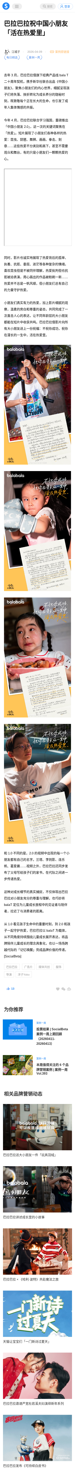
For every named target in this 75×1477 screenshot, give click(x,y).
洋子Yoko (24, 974)
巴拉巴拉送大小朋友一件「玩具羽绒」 (30, 1155)
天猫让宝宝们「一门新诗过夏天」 (27, 1341)
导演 (9, 974)
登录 (67, 6)
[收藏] (58, 989)
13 (12, 988)
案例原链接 (62, 51)
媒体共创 (44, 966)
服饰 (58, 966)
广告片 (28, 966)
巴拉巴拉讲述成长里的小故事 (24, 1217)
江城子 (16, 51)
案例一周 (41, 1023)
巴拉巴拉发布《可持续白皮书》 (25, 1466)
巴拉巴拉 (11, 966)
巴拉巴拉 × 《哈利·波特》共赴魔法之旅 (31, 1279)
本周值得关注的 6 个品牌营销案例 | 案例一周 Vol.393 (52, 1069)
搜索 (50, 6)
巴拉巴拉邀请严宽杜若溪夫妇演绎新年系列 (33, 1403)
